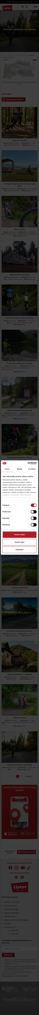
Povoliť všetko (19, 534)
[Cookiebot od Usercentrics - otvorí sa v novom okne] (28, 463)
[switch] (34, 511)
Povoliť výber (19, 542)
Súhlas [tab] (7, 469)
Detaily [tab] (19, 469)
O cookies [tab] (32, 469)
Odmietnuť (20, 549)
